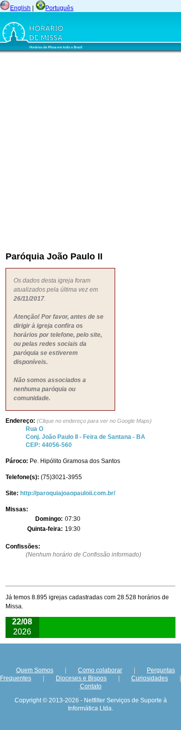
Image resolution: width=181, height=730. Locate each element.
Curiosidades (149, 678)
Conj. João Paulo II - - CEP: (85, 436)
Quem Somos (34, 670)
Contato (91, 686)
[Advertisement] (90, 149)
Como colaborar (100, 670)
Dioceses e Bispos (81, 678)
